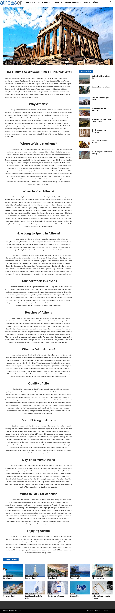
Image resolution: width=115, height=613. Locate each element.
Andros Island (30, 578)
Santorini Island (8, 596)
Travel (57, 2)
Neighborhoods (72, 2)
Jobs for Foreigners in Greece (101, 597)
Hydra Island (52, 578)
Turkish (105, 611)
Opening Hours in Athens (101, 87)
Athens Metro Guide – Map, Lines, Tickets (101, 120)
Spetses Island (75, 578)
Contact (97, 611)
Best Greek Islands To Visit (33, 597)
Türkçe (96, 2)
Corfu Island (7, 578)
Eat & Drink (43, 2)
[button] (110, 2)
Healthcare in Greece (56, 596)
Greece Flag (74, 596)
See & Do (29, 2)
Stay (86, 2)
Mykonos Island (98, 578)
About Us (89, 611)
